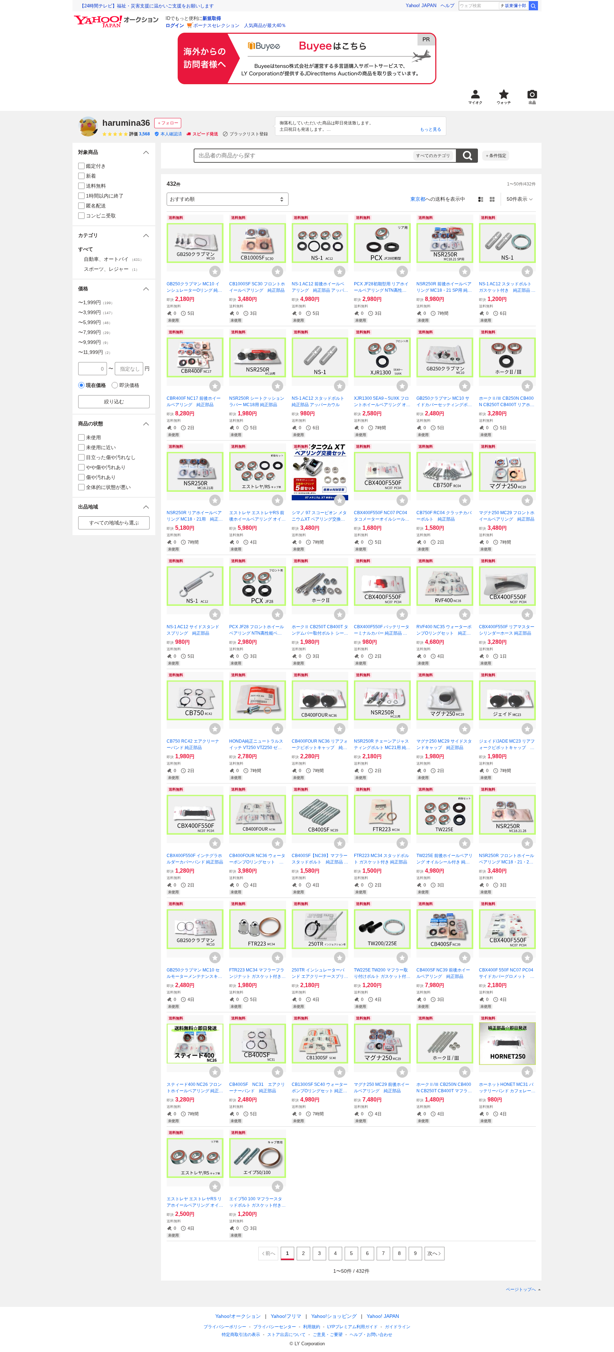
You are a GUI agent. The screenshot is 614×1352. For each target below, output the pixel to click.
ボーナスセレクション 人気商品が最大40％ (239, 25)
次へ (432, 1253)
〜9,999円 (94, 342)
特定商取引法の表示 (241, 1334)
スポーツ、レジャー (111, 269)
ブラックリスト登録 (249, 133)
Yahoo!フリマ (286, 1316)
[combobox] (304, 155)
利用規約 (311, 1326)
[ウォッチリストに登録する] (215, 271)
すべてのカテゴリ (433, 155)
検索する (467, 156)
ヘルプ (447, 5)
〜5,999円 (95, 322)
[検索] (533, 5)
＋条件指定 (495, 155)
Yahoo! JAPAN (421, 5)
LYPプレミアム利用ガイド (352, 1326)
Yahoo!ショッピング (334, 1316)
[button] (113, 152)
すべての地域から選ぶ (114, 523)
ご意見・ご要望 (328, 1334)
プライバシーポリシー (225, 1326)
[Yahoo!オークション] (117, 17)
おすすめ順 (182, 199)
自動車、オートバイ (114, 259)
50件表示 (517, 199)
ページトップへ (521, 1289)
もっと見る (430, 129)
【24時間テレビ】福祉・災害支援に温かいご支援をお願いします (147, 6)
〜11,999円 (95, 352)
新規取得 (212, 18)
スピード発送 (205, 133)
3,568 (144, 133)
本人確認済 (171, 133)
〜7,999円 (95, 332)
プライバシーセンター (274, 1326)
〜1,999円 (96, 302)
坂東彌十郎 (515, 5)
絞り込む (114, 401)
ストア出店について (286, 1334)
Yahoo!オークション (238, 1316)
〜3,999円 (96, 312)
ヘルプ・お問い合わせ (371, 1334)
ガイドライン (397, 1326)
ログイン (175, 25)
